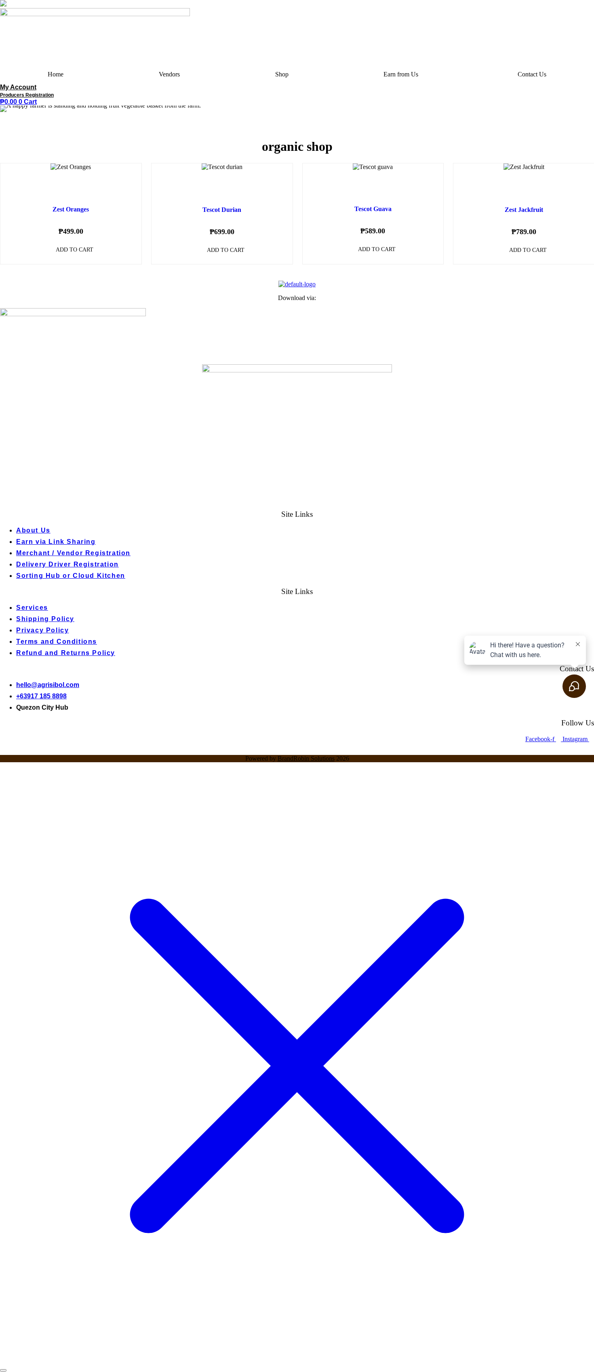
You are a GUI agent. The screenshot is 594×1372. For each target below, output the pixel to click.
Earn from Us (400, 74)
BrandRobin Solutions (306, 758)
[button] (403, 74)
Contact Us (532, 74)
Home (55, 74)
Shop (282, 74)
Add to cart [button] (74, 250)
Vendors (169, 74)
